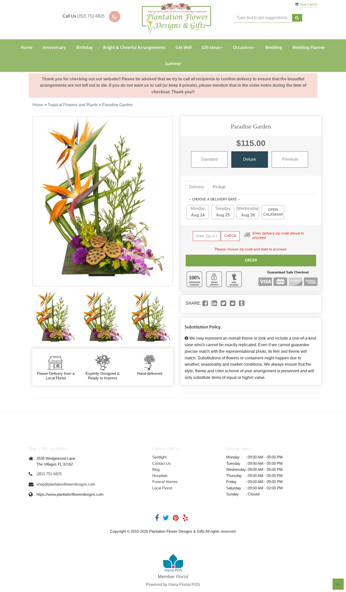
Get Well (183, 47)
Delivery (196, 187)
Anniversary (54, 47)
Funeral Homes (165, 481)
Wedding (273, 47)
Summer (173, 63)
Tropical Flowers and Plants (73, 105)
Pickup (219, 187)
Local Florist (162, 488)
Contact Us (161, 463)
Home (26, 47)
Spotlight (159, 457)
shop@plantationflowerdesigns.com (65, 484)
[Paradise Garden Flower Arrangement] (55, 317)
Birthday (84, 47)
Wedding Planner (308, 47)
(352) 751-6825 (91, 16)
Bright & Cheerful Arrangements (134, 47)
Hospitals (160, 475)
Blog (156, 469)
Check (230, 236)
